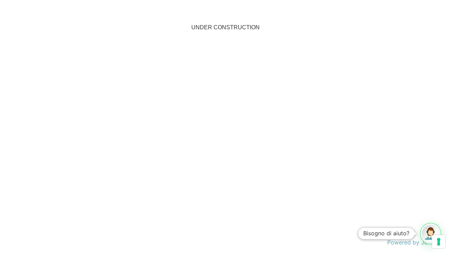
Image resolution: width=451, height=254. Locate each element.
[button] (430, 233)
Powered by (415, 242)
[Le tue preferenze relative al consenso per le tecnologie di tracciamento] (438, 241)
